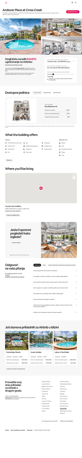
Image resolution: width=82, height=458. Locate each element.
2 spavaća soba (47, 92)
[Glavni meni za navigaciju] (75, 2)
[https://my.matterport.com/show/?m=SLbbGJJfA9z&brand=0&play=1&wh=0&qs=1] (61, 46)
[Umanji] (74, 178)
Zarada (44, 265)
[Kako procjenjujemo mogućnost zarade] (58, 117)
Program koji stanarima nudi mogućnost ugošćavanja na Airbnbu (62, 265)
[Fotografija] (20, 36)
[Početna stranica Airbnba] (6, 2)
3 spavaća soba (56, 92)
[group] (61, 70)
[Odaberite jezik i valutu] (72, 2)
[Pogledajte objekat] (16, 348)
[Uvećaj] (74, 176)
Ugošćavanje (37, 265)
